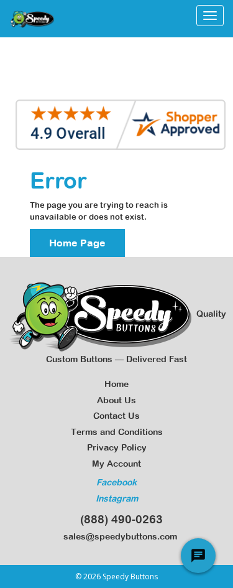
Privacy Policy (117, 447)
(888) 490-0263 (118, 519)
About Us (116, 400)
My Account (116, 464)
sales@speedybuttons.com (117, 536)
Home (116, 384)
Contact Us (116, 416)
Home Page (77, 242)
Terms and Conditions (117, 432)
